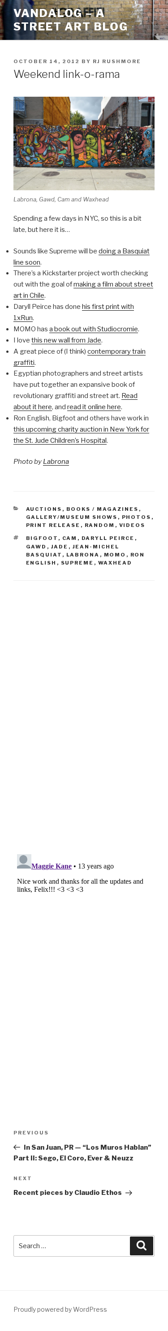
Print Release (53, 525)
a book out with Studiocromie (93, 329)
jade (60, 547)
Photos (136, 517)
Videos (132, 525)
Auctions (44, 509)
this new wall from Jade (66, 340)
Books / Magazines (102, 509)
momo (115, 555)
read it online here (94, 407)
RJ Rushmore (117, 61)
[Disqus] (84, 706)
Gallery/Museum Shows (72, 517)
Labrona (56, 462)
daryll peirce (108, 538)
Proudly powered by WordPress (60, 1309)
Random (100, 525)
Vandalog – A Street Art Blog (70, 20)
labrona (83, 555)
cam (70, 538)
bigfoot (42, 538)
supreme (77, 563)
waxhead (115, 563)
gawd (36, 547)
